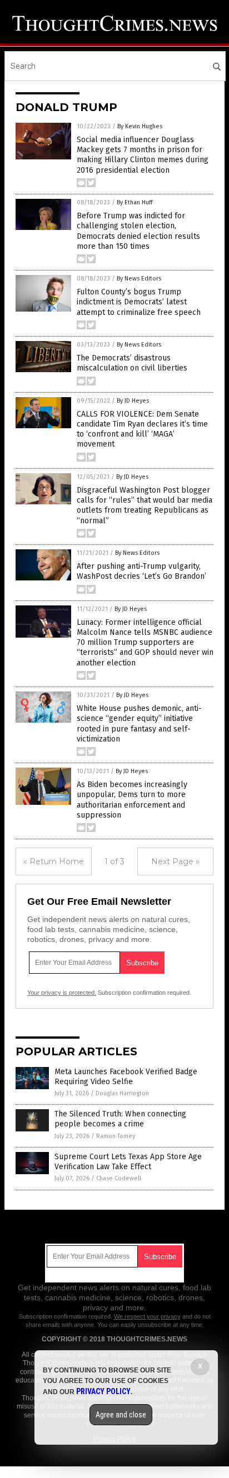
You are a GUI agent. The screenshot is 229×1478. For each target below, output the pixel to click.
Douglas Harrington (122, 1093)
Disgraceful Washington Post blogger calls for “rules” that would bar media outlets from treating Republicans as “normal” (144, 505)
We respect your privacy (147, 1316)
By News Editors (139, 278)
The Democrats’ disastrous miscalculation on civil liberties (132, 363)
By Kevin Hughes (139, 126)
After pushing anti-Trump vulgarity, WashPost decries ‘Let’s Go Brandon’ (141, 571)
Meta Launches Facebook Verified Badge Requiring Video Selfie (125, 1076)
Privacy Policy (103, 1391)
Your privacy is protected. (61, 992)
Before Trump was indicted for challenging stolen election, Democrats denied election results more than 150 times (138, 231)
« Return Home (53, 861)
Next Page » (175, 861)
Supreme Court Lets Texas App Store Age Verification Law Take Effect (128, 1161)
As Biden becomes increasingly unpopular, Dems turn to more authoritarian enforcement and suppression (132, 800)
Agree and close (121, 1414)
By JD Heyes (133, 400)
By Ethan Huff (134, 202)
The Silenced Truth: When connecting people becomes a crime (120, 1119)
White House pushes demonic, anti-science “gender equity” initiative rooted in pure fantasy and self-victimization (139, 724)
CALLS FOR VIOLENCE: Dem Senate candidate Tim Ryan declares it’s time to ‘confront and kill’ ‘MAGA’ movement (142, 429)
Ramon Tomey (115, 1136)
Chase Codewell (118, 1178)
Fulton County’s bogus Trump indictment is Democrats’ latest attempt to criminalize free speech (139, 302)
